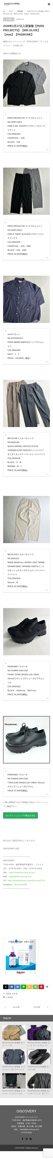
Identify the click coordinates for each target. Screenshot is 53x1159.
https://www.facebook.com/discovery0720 (26, 880)
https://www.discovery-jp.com (22, 872)
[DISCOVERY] (20, 4)
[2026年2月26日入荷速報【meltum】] (14, 1007)
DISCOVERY (26, 1111)
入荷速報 (9, 19)
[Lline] (23, 987)
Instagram (26, 1138)
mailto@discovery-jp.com (20, 876)
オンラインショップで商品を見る (20, 815)
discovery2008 (20, 884)
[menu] (49, 4)
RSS (30, 1138)
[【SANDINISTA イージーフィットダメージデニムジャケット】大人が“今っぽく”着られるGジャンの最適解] (38, 1007)
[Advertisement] (24, 916)
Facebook (22, 1138)
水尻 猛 (14, 994)
